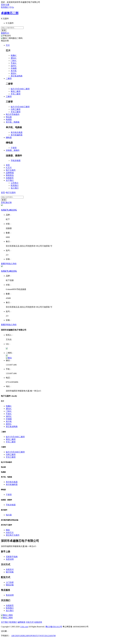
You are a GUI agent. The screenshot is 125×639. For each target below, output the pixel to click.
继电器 (9, 137)
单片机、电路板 (13, 122)
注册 (7, 5)
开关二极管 (16, 94)
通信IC (14, 58)
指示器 (9, 515)
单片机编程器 (16, 135)
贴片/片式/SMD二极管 (20, 89)
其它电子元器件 (13, 535)
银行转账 (10, 572)
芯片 (8, 45)
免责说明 (10, 559)
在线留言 (10, 178)
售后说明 (10, 595)
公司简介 (15, 183)
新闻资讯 (10, 175)
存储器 (14, 68)
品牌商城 (10, 173)
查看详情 (5, 264)
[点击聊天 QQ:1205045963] (7, 349)
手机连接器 (16, 160)
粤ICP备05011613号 (53, 627)
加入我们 (15, 188)
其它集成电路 (16, 76)
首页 (8, 165)
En (13, 7)
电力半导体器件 (13, 114)
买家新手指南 (12, 557)
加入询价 (13, 264)
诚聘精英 (21, 622)
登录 (3, 5)
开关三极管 (16, 112)
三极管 (9, 96)
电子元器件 (11, 170)
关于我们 (10, 180)
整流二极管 (16, 91)
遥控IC (14, 73)
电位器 (9, 117)
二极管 (9, 78)
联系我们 (5, 7)
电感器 (9, 119)
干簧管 (14, 148)
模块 (8, 530)
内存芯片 (10, 533)
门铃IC (14, 61)
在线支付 (10, 569)
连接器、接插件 (13, 150)
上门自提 (10, 582)
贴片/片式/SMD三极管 (20, 107)
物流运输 (10, 585)
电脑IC (14, 55)
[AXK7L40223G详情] (2, 205)
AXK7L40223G (9, 210)
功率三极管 (16, 109)
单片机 (14, 71)
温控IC (14, 66)
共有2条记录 (6, 202)
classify (14, 396)
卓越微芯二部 (10, 13)
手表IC (14, 63)
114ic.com (24, 627)
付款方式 (30, 622)
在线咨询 (38, 622)
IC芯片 (9, 168)
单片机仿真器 (16, 132)
